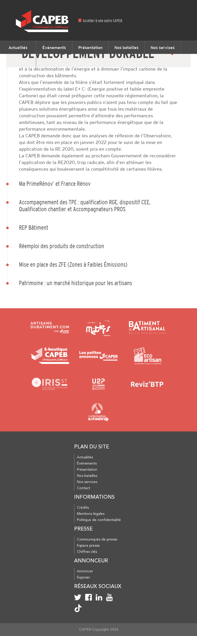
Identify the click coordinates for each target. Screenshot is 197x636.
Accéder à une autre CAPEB (102, 20)
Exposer (83, 577)
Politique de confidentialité (99, 520)
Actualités (17, 47)
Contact (18, 60)
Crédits (83, 507)
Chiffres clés (87, 552)
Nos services (163, 47)
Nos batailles (126, 47)
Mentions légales (90, 514)
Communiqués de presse (97, 539)
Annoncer (85, 571)
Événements (54, 47)
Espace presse (88, 545)
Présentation (90, 47)
